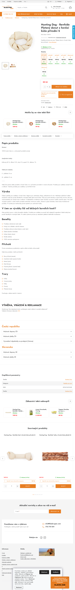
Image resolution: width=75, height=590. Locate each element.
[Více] (69, 14)
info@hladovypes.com (53, 524)
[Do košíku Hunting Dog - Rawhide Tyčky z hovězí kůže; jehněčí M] (63, 486)
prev (3, 458)
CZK (50, 1)
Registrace (69, 1)
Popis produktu (7, 136)
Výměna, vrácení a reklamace (21, 136)
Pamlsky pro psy (67, 383)
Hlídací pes (58, 107)
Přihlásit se (55, 511)
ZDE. (30, 584)
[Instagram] (45, 537)
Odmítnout (44, 572)
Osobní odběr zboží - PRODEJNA (28, 559)
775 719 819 (57, 7)
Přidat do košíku (61, 87)
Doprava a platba (18, 1)
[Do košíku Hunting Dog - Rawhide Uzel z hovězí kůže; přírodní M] (28, 486)
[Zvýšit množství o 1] (49, 87)
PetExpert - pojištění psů (25, 553)
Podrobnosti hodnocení (61, 37)
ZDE (16, 582)
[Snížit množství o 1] (45, 87)
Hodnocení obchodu (6, 573)
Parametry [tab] (57, 136)
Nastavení (19, 587)
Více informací (52, 42)
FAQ (3, 575)
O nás (3, 1)
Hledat (46, 7)
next (72, 458)
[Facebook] (41, 537)
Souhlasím (55, 572)
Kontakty (9, 1)
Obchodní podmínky (6, 562)
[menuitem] (9, 14)
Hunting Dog (48, 102)
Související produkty (47, 136)
